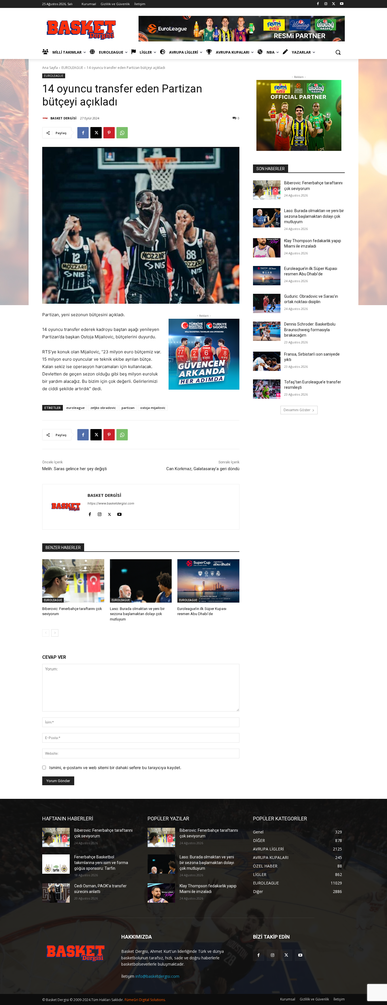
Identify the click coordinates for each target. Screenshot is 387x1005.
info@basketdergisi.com (157, 976)
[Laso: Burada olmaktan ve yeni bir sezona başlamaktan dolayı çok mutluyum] (141, 581)
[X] (333, 4)
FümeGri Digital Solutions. (145, 999)
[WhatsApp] (122, 132)
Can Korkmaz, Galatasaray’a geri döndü (202, 468)
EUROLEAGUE (72, 67)
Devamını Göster (297, 410)
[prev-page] (45, 633)
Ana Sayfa (50, 67)
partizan (128, 408)
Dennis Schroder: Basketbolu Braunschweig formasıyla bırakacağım (309, 329)
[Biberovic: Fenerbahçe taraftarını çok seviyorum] (73, 581)
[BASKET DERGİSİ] (46, 118)
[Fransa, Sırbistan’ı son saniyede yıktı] (266, 361)
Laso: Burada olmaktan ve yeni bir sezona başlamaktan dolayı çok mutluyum (137, 614)
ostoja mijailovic (152, 408)
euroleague (75, 408)
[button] (338, 52)
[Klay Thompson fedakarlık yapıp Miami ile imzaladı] (266, 247)
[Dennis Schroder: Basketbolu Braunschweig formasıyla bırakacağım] (266, 331)
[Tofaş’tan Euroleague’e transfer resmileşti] (266, 389)
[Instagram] (326, 4)
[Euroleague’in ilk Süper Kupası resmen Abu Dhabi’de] (208, 581)
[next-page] (54, 633)
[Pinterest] (109, 132)
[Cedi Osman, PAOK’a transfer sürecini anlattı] (56, 893)
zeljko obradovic (103, 408)
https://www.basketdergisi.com (111, 503)
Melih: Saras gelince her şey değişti (74, 468)
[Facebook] (318, 4)
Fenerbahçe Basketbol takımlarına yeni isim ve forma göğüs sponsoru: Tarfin (101, 862)
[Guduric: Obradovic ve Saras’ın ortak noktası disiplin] (266, 303)
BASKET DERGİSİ (63, 118)
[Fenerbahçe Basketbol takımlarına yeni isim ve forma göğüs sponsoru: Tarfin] (56, 864)
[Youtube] (341, 4)
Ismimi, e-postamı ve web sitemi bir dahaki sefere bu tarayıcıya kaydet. (115, 767)
